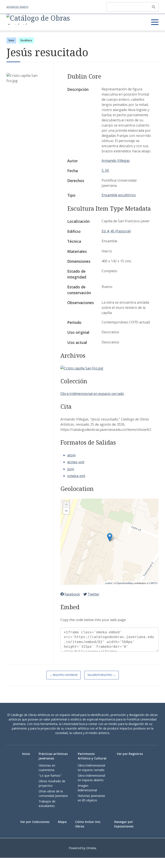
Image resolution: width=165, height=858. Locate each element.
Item (11, 40)
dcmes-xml (75, 462)
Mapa (62, 822)
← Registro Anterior (64, 675)
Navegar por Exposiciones (123, 824)
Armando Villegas (116, 160)
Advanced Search (17, 6)
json (70, 469)
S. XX (105, 170)
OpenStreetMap (124, 583)
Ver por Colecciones (34, 822)
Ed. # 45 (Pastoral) (116, 231)
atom (71, 455)
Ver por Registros (130, 754)
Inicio (26, 754)
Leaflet (108, 583)
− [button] (66, 510)
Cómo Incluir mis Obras (87, 824)
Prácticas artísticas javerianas (53, 756)
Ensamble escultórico (119, 195)
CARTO (153, 583)
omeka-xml (76, 475)
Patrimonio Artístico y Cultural (92, 756)
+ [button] (66, 504)
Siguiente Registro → (101, 675)
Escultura (26, 40)
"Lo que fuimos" (50, 775)
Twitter (93, 594)
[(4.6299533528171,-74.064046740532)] (109, 537)
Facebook (72, 594)
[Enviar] (154, 7)
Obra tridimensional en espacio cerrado (92, 393)
